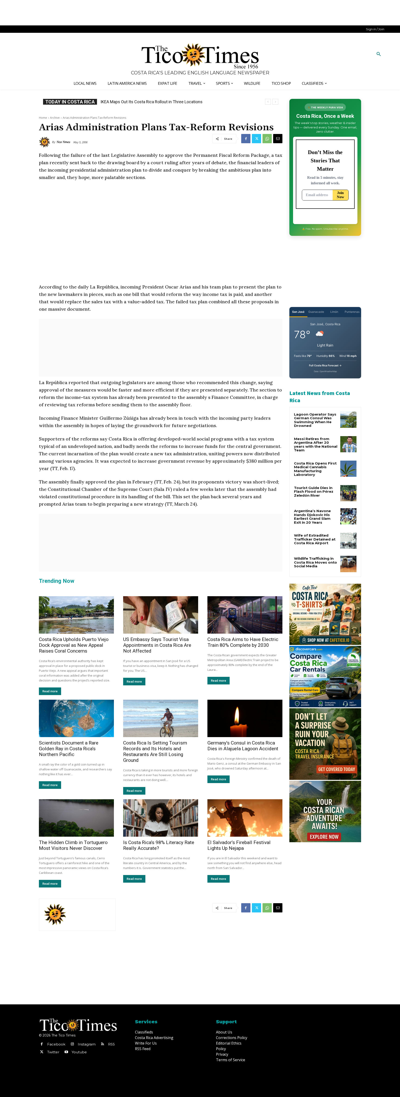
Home (43, 118)
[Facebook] (245, 138)
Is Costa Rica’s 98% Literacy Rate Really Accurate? (158, 845)
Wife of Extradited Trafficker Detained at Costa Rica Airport (314, 539)
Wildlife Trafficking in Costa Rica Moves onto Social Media (315, 562)
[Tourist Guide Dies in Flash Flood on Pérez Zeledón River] (348, 493)
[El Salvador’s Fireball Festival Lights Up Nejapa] (244, 818)
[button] (378, 54)
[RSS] (102, 1044)
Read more (50, 691)
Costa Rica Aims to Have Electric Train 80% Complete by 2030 (242, 642)
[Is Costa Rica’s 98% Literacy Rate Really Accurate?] (160, 818)
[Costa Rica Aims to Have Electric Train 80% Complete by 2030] (244, 615)
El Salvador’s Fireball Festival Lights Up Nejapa (239, 845)
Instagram (87, 1044)
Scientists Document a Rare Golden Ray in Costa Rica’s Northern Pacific (68, 748)
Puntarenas (352, 311)
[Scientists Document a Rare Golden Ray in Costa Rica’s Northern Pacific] (76, 718)
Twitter (53, 1052)
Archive (55, 118)
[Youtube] (66, 1052)
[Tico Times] (45, 142)
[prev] (268, 102)
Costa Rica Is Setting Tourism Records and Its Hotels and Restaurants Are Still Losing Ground (155, 751)
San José (298, 311)
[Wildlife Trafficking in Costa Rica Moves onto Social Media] (348, 564)
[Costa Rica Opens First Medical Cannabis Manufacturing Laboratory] (348, 469)
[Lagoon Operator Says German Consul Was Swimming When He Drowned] (348, 420)
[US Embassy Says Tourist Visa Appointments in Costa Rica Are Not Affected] (160, 615)
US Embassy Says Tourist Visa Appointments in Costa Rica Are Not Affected (157, 645)
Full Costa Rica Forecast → (325, 365)
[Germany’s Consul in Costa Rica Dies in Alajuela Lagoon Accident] (244, 718)
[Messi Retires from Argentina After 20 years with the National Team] (348, 444)
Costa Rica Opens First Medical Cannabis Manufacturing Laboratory (315, 469)
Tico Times (63, 142)
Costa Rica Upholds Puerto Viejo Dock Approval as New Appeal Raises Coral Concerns (74, 645)
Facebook (56, 1044)
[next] (275, 102)
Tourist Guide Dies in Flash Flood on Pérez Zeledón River (313, 492)
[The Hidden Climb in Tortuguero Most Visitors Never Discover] (76, 818)
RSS (111, 1044)
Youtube (79, 1052)
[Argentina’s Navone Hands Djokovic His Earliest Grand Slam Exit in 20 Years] (348, 516)
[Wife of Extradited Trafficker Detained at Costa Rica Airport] (348, 541)
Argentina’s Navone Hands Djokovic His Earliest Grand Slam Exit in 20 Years (312, 517)
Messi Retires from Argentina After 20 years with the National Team (315, 445)
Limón (334, 311)
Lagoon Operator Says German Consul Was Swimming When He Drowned (167, 101)
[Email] (277, 138)
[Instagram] (72, 1044)
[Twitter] (256, 138)
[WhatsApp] (267, 138)
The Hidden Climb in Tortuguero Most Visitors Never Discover (73, 845)
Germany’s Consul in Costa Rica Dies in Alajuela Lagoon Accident (242, 745)
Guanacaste (316, 311)
